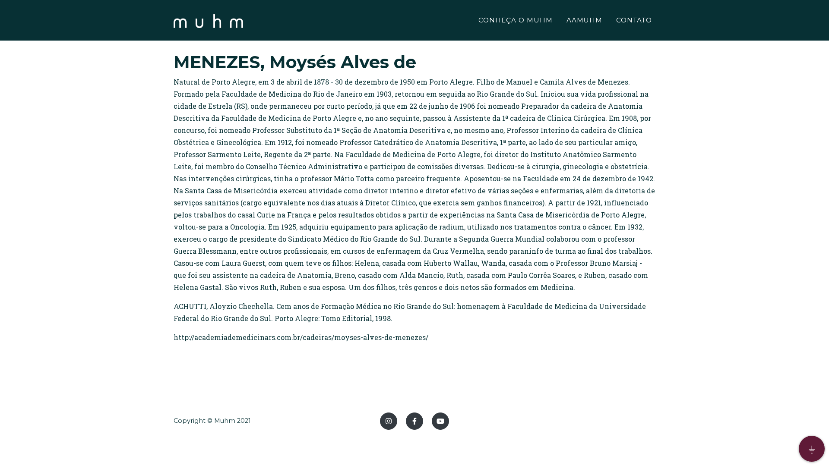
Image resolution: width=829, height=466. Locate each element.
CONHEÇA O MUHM (515, 20)
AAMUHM (584, 20)
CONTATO (634, 20)
